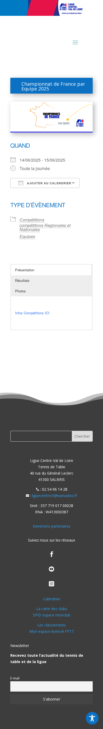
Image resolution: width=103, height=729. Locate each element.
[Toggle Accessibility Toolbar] (92, 718)
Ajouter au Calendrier (48, 183)
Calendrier (51, 598)
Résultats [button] (22, 280)
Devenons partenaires (52, 526)
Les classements (51, 624)
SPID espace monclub (51, 614)
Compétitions (32, 220)
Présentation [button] (24, 269)
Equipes (27, 236)
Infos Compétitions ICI (32, 312)
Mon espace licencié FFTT (51, 631)
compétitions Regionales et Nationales (45, 227)
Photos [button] (20, 290)
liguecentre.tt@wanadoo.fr (54, 495)
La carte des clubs (51, 608)
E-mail (15, 678)
